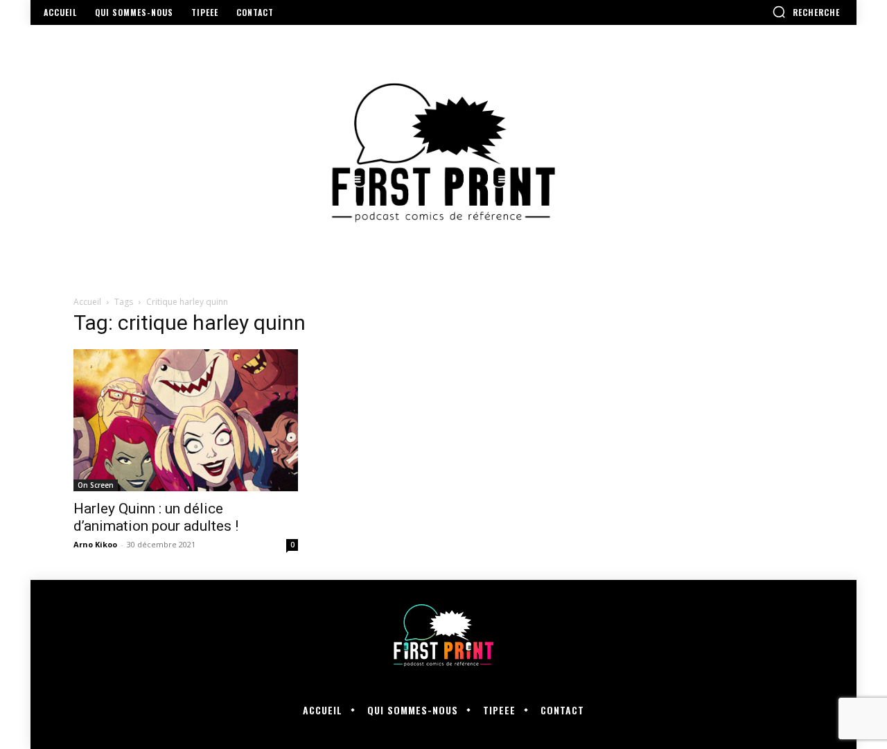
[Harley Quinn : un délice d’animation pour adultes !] (185, 420)
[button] (806, 12)
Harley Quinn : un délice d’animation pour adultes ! (155, 517)
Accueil (87, 302)
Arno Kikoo (95, 544)
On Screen (96, 485)
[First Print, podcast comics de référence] (443, 153)
